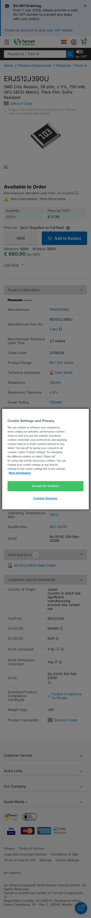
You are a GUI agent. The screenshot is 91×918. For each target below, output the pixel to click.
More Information (20, 472)
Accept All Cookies (45, 485)
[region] (45, 459)
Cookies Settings (45, 498)
